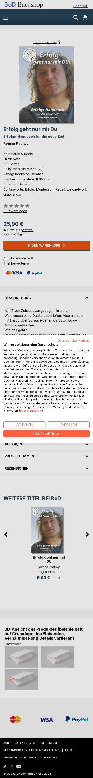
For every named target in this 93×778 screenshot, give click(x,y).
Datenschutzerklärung (74, 340)
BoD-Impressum (31, 411)
